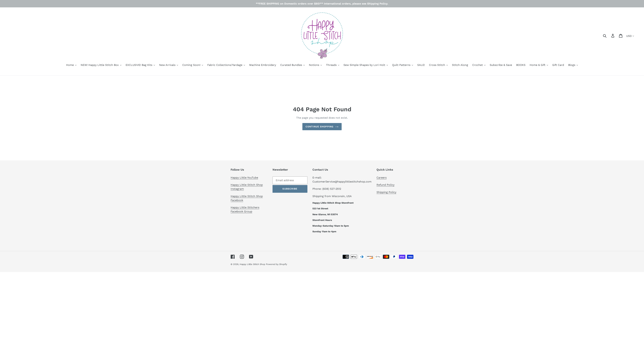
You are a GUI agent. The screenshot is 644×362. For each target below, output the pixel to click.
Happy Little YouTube (244, 177)
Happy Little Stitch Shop (252, 264)
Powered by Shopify (276, 264)
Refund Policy (385, 184)
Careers (382, 177)
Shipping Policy (386, 192)
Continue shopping (319, 126)
